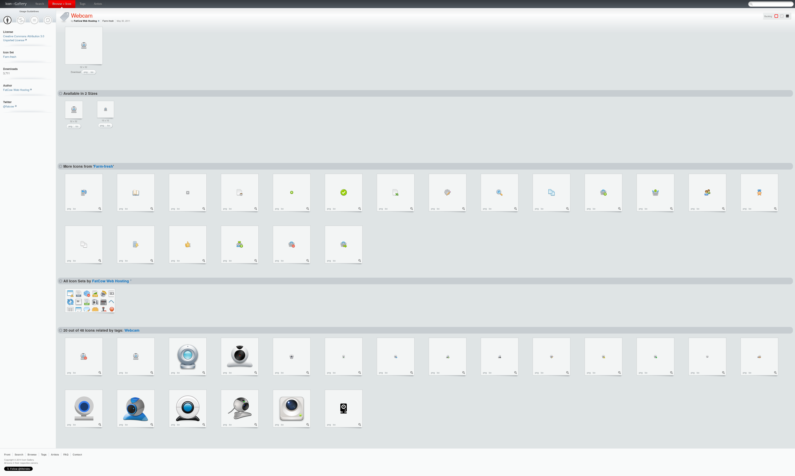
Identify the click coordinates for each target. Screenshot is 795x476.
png (86, 72)
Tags (83, 3)
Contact (77, 454)
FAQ (65, 454)
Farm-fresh (9, 57)
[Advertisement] (142, 52)
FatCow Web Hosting (16, 90)
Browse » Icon (61, 3)
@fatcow (8, 106)
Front (7, 454)
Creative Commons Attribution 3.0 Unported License (23, 38)
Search (39, 3)
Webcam (82, 15)
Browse (32, 454)
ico (92, 72)
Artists (98, 3)
